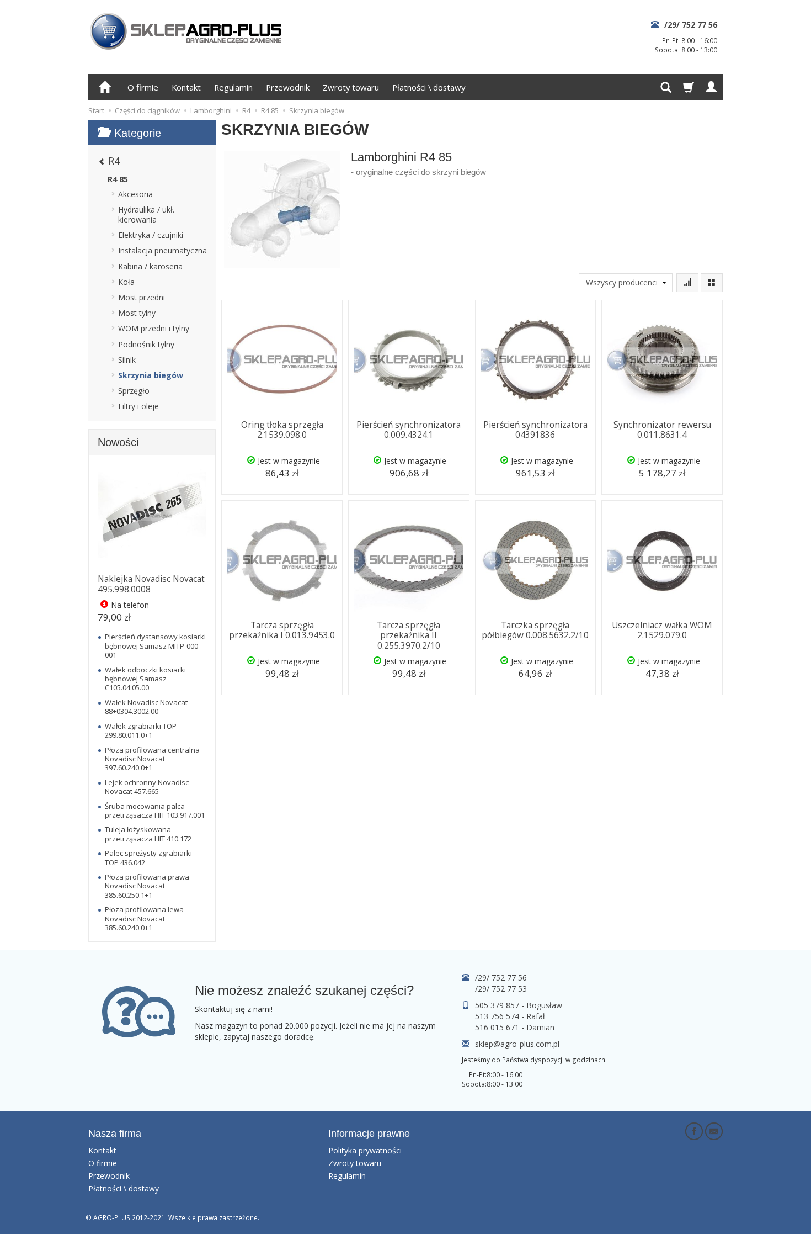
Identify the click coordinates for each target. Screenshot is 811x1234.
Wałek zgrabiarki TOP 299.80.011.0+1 (141, 730)
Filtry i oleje (138, 406)
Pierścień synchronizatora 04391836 (535, 430)
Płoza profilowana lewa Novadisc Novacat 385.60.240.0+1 (144, 918)
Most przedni (141, 297)
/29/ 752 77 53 (501, 988)
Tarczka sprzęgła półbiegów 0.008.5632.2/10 (535, 630)
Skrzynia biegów (150, 375)
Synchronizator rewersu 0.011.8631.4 (662, 430)
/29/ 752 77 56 (690, 24)
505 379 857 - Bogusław (518, 1005)
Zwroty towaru (351, 87)
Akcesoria (135, 194)
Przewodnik (288, 87)
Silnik (127, 359)
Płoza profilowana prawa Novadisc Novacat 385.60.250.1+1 (147, 886)
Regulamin (233, 87)
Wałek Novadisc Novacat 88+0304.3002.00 (146, 706)
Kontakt (186, 87)
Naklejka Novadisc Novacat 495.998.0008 (151, 584)
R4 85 (118, 179)
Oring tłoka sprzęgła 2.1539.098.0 (282, 430)
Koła (126, 282)
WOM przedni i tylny (153, 328)
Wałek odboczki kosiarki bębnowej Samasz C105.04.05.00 (145, 679)
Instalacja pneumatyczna (162, 250)
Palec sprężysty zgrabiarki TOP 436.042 (148, 857)
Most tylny (137, 313)
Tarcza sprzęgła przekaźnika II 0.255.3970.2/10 (408, 635)
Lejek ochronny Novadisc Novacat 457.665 (147, 786)
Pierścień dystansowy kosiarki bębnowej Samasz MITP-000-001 (155, 646)
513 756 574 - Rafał (510, 1016)
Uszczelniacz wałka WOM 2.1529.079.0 (662, 630)
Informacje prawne (369, 1133)
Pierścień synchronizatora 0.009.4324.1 (408, 430)
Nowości (118, 442)
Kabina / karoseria (150, 266)
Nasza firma (114, 1133)
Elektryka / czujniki (150, 235)
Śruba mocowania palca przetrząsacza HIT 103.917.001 (155, 810)
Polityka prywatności (365, 1150)
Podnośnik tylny (146, 344)
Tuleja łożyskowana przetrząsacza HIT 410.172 (148, 833)
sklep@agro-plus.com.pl (517, 1044)
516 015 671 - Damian (514, 1027)
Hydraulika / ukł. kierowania (146, 214)
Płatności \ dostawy (428, 87)
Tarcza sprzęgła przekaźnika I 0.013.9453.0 (282, 630)
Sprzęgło (134, 390)
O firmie (142, 87)
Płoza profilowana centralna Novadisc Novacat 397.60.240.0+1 (152, 759)
